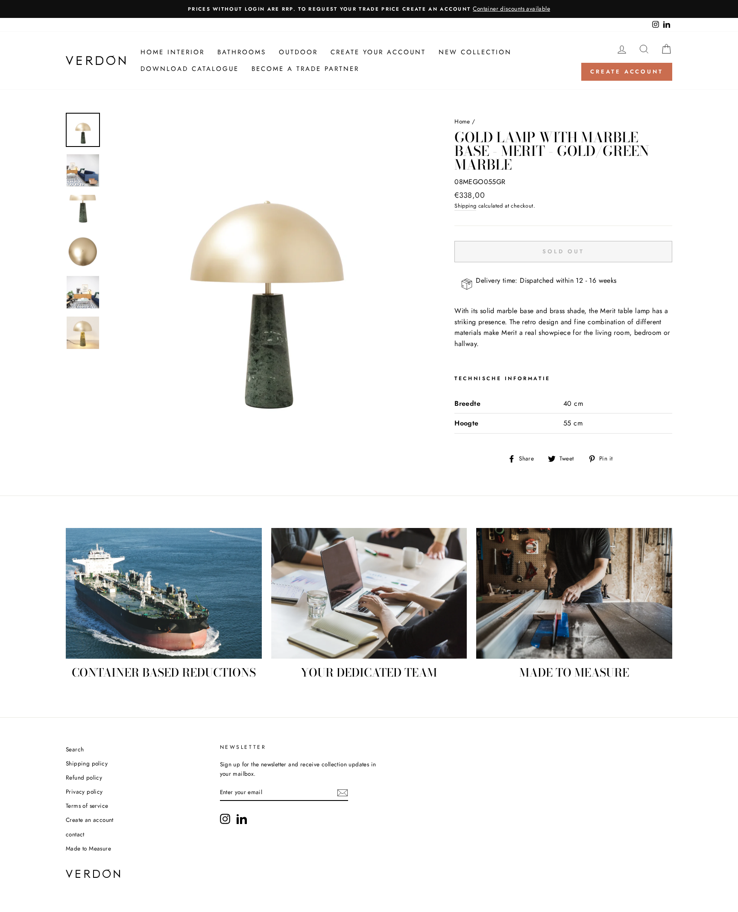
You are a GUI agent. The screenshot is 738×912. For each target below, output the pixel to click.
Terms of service (87, 805)
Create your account (378, 52)
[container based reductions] (164, 593)
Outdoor (298, 52)
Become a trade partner (305, 68)
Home (462, 121)
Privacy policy (84, 791)
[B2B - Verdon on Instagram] (225, 819)
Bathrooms (241, 52)
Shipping (465, 206)
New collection (475, 52)
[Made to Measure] (574, 593)
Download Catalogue (190, 68)
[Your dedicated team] (369, 593)
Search (75, 749)
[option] (369, 9)
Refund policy (84, 777)
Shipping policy (87, 763)
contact (75, 834)
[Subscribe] (342, 793)
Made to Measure (88, 848)
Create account (626, 71)
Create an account (90, 819)
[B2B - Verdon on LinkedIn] (242, 819)
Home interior (173, 52)
